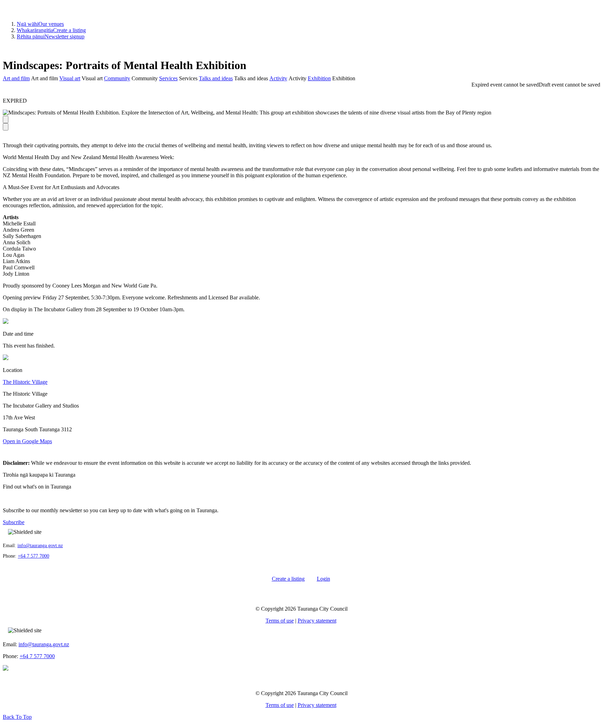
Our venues (40, 24)
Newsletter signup (50, 36)
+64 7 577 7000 (33, 556)
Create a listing (51, 30)
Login (323, 579)
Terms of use (280, 621)
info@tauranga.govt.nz (40, 545)
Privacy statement (317, 621)
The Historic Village (25, 382)
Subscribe (13, 522)
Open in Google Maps (27, 441)
